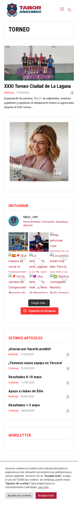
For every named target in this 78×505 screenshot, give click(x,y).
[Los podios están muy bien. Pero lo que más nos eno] (59, 263)
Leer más (43, 487)
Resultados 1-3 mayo (24, 405)
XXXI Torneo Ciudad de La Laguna (37, 86)
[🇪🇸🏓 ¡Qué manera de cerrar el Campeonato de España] (18, 263)
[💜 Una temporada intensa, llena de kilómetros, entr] (39, 283)
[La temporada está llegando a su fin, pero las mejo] (39, 263)
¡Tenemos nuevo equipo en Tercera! (35, 363)
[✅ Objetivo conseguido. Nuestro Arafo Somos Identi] (59, 283)
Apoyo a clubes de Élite (26, 391)
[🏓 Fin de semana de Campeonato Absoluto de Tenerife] (18, 283)
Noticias (9, 92)
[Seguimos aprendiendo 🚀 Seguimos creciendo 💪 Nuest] (39, 242)
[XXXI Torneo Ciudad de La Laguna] (39, 63)
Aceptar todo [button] (46, 495)
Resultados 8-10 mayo (25, 377)
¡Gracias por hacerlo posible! (30, 349)
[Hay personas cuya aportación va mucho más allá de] (59, 242)
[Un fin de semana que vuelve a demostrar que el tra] (18, 242)
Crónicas (14, 368)
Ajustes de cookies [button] (19, 495)
